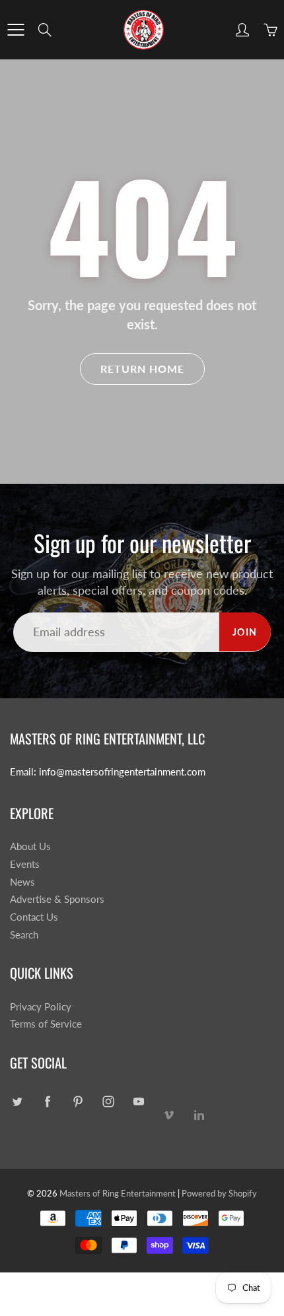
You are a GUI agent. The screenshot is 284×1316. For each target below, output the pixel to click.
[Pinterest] (77, 1101)
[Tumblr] (199, 1113)
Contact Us (34, 917)
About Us (30, 846)
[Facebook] (47, 1101)
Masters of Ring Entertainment (117, 1193)
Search (24, 934)
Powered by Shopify (219, 1193)
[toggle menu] (15, 30)
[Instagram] (108, 1101)
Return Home (142, 368)
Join (245, 632)
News (22, 882)
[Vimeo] (168, 1113)
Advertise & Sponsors (57, 899)
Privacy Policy (40, 1006)
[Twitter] (16, 1101)
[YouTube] (138, 1101)
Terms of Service (46, 1024)
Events (25, 864)
